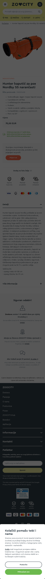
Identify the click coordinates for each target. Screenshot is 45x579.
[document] (23, 552)
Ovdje (7, 549)
